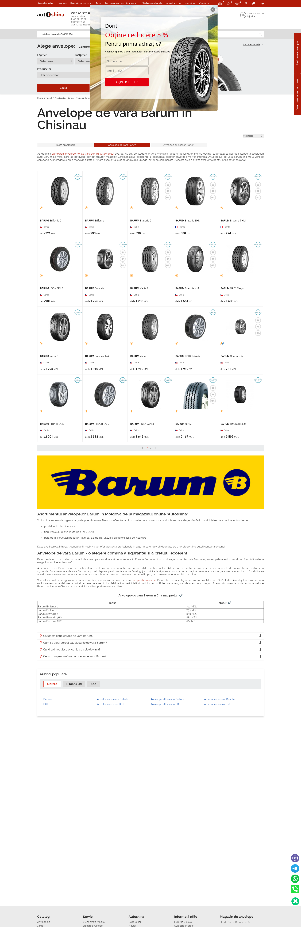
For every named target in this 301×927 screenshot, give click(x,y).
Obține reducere (127, 82)
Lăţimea (42, 55)
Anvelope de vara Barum (122, 145)
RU (262, 3)
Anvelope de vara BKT (110, 704)
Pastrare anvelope (297, 53)
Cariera (204, 3)
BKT (45, 704)
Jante (61, 3)
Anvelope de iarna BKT (218, 704)
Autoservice (187, 3)
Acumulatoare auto (108, 3)
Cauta (63, 87)
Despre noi (135, 922)
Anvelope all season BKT (165, 704)
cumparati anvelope (144, 580)
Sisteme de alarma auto (158, 3)
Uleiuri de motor (80, 3)
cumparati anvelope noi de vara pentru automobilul (83, 153)
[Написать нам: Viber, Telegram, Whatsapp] (295, 901)
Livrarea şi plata (183, 922)
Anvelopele (45, 3)
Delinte (47, 699)
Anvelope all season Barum (178, 145)
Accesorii (132, 3)
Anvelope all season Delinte (167, 699)
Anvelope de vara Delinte (219, 699)
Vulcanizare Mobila (94, 922)
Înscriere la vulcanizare (297, 94)
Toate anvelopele (65, 145)
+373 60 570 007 (83, 19)
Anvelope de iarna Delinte (112, 699)
